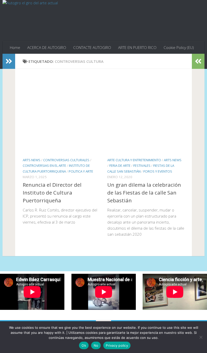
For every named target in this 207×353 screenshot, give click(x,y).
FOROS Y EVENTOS (157, 171)
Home (15, 47)
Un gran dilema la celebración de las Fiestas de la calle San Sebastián (144, 192)
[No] (200, 337)
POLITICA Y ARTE (81, 171)
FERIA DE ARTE (120, 165)
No (96, 345)
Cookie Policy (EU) (179, 47)
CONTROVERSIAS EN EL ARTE (44, 165)
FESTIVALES (141, 165)
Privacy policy (117, 345)
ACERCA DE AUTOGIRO (46, 47)
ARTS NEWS (31, 160)
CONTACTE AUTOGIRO (92, 47)
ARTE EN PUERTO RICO (137, 47)
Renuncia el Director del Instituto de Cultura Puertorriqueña (52, 192)
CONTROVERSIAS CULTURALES (66, 160)
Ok (84, 345)
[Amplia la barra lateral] (9, 61)
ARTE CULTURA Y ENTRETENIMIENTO (134, 160)
